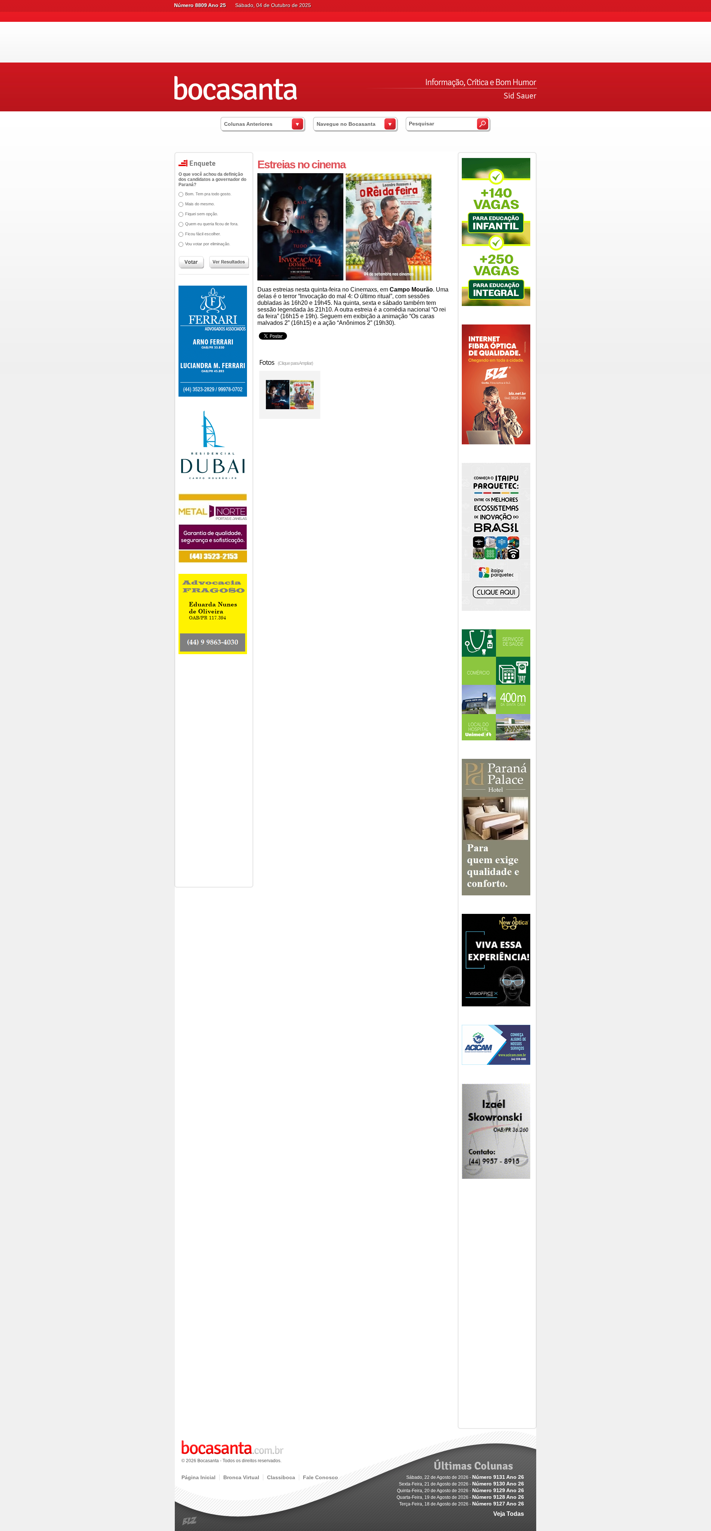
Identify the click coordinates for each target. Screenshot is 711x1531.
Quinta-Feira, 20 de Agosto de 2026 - (460, 1490)
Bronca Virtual (241, 1477)
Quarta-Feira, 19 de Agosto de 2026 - (460, 1497)
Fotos (286, 362)
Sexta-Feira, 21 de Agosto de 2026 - (461, 1484)
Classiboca (281, 1477)
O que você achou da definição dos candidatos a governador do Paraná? (212, 179)
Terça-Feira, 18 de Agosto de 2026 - (461, 1504)
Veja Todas (508, 1514)
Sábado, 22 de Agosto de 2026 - (465, 1477)
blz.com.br (189, 1521)
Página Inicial (198, 1477)
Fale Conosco (320, 1477)
